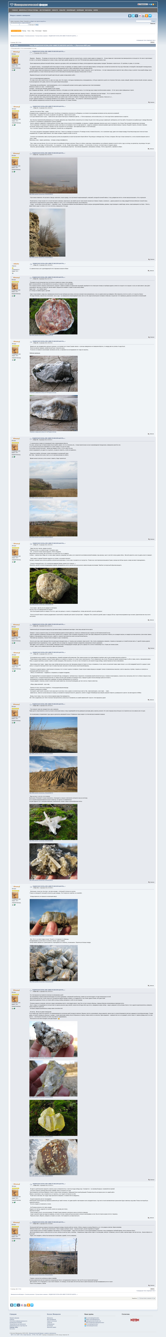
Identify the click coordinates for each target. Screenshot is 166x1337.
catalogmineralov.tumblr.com (93, 1321)
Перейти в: (134, 1298)
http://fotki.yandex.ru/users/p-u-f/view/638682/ (41, 1275)
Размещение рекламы (16, 1322)
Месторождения (45, 10)
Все (20, 42)
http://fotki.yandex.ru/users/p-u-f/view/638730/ (41, 604)
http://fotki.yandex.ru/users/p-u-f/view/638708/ (41, 335)
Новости (55, 10)
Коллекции (80, 10)
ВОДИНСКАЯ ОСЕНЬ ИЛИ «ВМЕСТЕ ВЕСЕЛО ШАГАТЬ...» (48, 51)
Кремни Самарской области (38, 392)
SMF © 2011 (20, 1334)
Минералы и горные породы (28, 10)
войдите (32, 21)
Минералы (50, 1318)
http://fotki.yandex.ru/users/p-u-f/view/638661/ (41, 880)
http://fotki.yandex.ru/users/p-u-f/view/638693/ (41, 1176)
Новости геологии (52, 1321)
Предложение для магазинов (18, 1324)
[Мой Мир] (155, 4)
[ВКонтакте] (149, 4)
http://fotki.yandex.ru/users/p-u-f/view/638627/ (41, 257)
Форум (95, 10)
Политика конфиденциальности (18, 1321)
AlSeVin (16, 264)
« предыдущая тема (141, 40)
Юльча (15, 52)
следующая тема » (151, 40)
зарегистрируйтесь (41, 21)
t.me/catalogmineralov (92, 1325)
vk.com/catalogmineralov (92, 1318)
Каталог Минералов (54, 1314)
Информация (71, 10)
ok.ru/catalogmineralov (92, 1324)
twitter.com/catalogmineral (93, 1319)
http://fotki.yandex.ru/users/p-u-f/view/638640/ (41, 497)
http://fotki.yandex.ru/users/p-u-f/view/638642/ (41, 537)
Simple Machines (27, 1334)
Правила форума (14, 1318)
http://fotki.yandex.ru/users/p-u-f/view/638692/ (41, 1097)
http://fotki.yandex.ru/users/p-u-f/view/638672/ (41, 793)
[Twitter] (151, 4)
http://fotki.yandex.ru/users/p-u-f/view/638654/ (41, 982)
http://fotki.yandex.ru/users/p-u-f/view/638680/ (41, 753)
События (62, 10)
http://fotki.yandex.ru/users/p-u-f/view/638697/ (41, 1136)
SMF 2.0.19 (13, 1334)
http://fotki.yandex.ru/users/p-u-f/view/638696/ (41, 840)
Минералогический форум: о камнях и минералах (42, 1333)
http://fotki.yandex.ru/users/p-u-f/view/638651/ (41, 936)
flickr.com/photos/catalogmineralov (95, 1322)
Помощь (12, 1319)
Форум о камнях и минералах (20, 15)
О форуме (13, 1314)
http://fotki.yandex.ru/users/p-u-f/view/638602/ (41, 194)
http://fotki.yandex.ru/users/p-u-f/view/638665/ (41, 1058)
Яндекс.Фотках (52, 392)
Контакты (12, 1329)
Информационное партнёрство (18, 1325)
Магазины (88, 10)
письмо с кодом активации (23, 22)
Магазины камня (51, 1327)
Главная (15, 10)
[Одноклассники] (153, 4)
